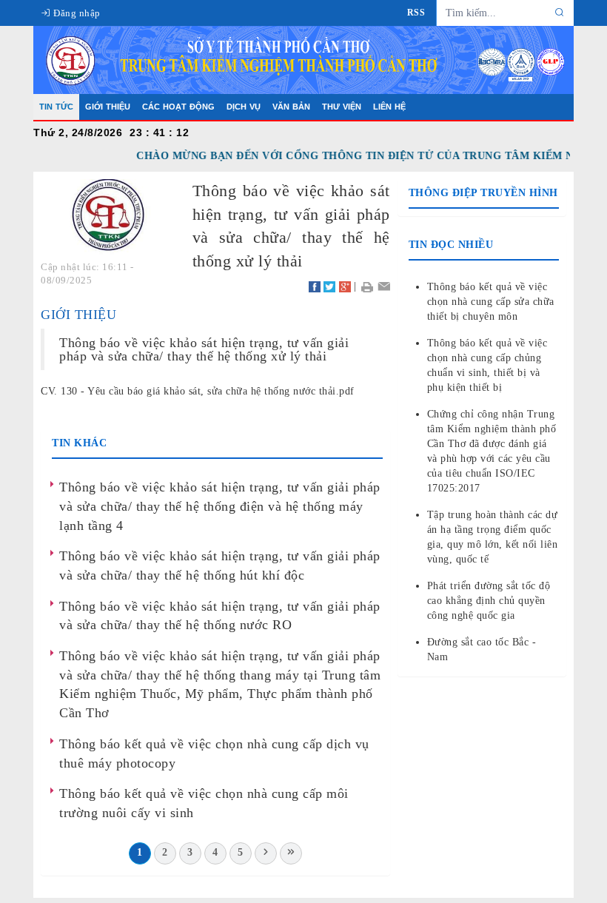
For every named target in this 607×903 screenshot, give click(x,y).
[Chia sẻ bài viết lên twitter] (329, 286)
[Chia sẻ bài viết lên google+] (345, 286)
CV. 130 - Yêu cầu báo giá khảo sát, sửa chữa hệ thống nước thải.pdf (198, 391)
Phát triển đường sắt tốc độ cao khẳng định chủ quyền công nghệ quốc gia (489, 600)
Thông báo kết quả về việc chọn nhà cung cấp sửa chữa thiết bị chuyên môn (490, 301)
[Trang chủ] (303, 58)
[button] (367, 286)
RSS (416, 12)
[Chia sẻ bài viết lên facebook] (315, 286)
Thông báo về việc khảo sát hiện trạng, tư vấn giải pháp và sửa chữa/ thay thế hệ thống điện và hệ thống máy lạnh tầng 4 (219, 506)
